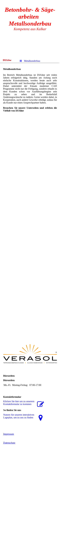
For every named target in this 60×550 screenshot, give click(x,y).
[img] (7, 60)
